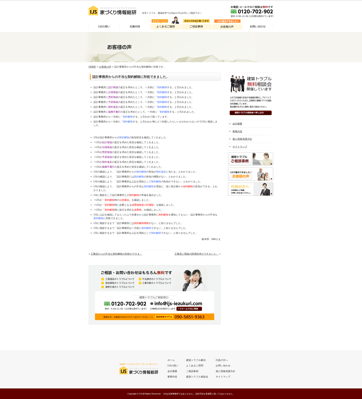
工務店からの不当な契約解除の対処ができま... (116, 253)
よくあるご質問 (194, 365)
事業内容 (237, 131)
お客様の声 (105, 66)
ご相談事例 (192, 371)
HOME (92, 66)
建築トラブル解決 (196, 360)
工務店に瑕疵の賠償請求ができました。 (196, 253)
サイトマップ (239, 146)
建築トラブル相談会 (197, 376)
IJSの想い (173, 365)
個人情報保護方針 (242, 139)
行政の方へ (222, 360)
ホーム (171, 360)
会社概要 (237, 123)
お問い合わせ (223, 365)
